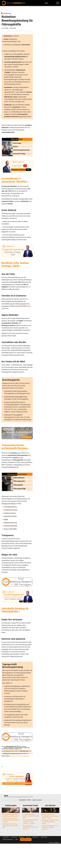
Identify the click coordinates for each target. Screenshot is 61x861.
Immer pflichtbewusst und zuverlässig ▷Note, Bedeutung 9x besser (11, 820)
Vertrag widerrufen (26, 839)
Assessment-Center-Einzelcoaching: (15, 391)
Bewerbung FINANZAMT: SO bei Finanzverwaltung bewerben (50, 827)
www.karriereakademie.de (10, 467)
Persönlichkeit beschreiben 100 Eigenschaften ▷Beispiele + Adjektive (30, 821)
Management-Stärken (8, 503)
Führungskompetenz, (10, 507)
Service (28, 837)
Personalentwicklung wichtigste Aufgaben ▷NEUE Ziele (31, 816)
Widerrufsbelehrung (8, 839)
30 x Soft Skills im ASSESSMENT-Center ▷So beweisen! (30, 827)
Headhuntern (11, 715)
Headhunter (7, 13)
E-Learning (14, 837)
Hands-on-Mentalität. (10, 529)
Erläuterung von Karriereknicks (16, 704)
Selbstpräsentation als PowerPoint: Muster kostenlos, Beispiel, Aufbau (50, 816)
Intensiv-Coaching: (10, 402)
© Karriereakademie (54, 842)
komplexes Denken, (10, 513)
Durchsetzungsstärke (10, 526)
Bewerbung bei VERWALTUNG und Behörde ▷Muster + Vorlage (50, 821)
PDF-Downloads (20, 304)
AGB (16, 839)
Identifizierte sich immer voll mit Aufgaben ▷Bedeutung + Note (11, 825)
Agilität (6, 519)
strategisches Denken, (11, 510)
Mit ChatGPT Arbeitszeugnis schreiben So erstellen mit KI (10, 815)
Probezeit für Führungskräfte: (13, 415)
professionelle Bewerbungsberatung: (15, 396)
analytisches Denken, (10, 516)
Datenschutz (44, 837)
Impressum (35, 837)
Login (46, 3)
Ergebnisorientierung (10, 522)
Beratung (4, 546)
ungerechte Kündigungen (12, 686)
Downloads (6, 837)
